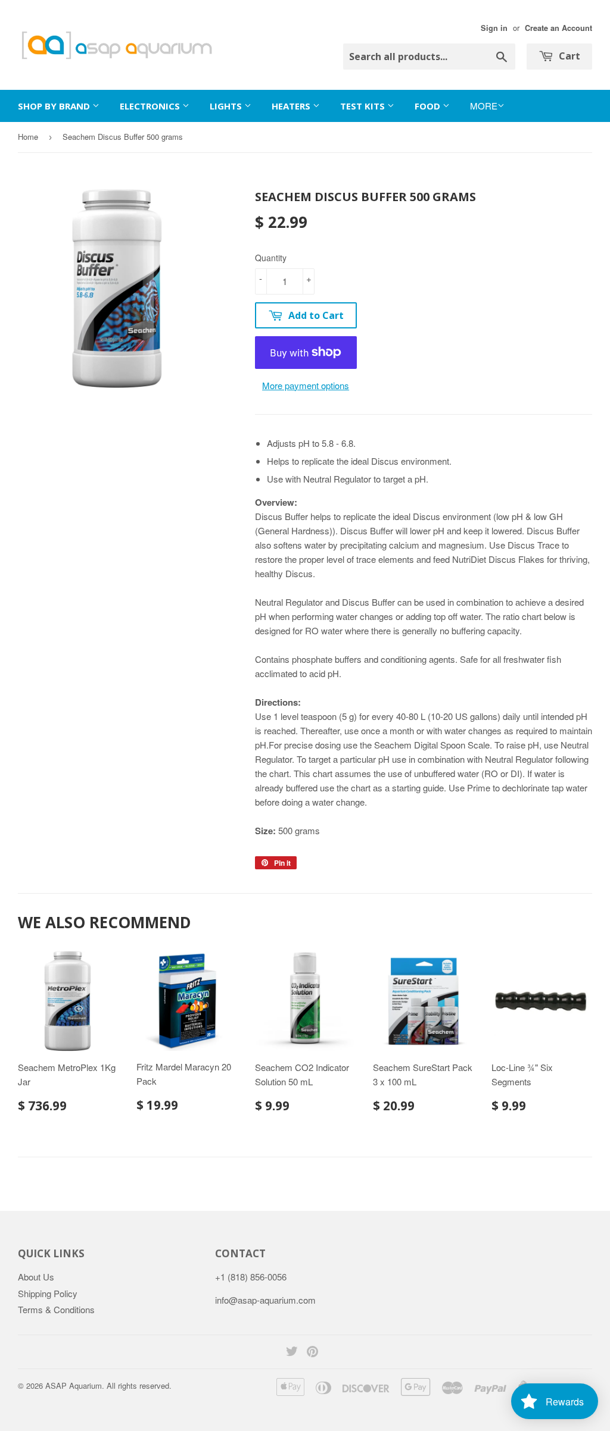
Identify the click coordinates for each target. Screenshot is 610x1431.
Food (429, 106)
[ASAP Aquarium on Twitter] (292, 1352)
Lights (227, 106)
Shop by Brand (55, 106)
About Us (36, 1276)
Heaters (292, 106)
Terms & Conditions (56, 1309)
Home (28, 136)
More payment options (305, 385)
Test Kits (363, 106)
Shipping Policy (47, 1293)
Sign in (494, 28)
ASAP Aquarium (73, 1385)
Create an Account (558, 28)
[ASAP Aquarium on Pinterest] (312, 1352)
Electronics (151, 106)
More (483, 105)
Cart (568, 55)
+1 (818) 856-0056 (251, 1276)
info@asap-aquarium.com (265, 1300)
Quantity (271, 258)
